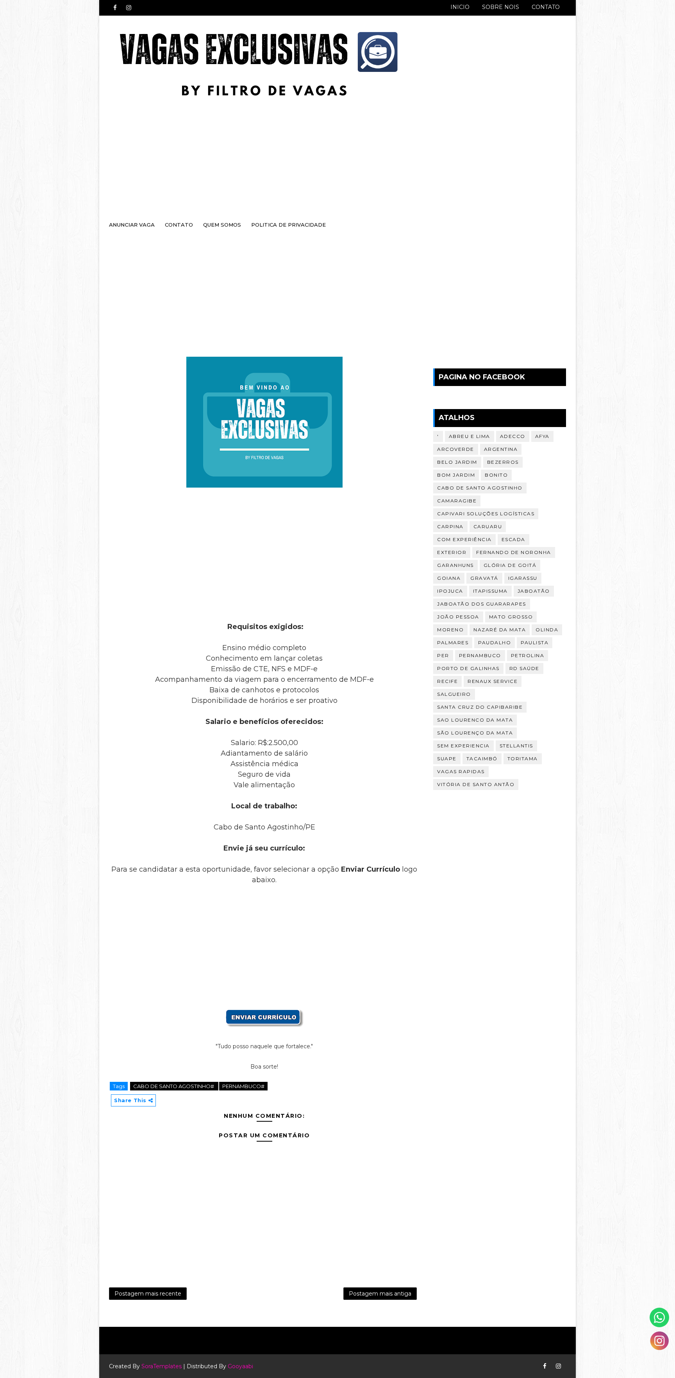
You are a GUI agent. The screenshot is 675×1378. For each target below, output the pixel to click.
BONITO (496, 475)
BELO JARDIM (457, 462)
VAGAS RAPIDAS (461, 771)
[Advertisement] (330, 151)
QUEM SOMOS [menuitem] (222, 225)
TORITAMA (522, 758)
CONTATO (546, 7)
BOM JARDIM (456, 475)
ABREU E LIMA (469, 436)
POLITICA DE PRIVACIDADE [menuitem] (288, 225)
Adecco (512, 436)
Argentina (501, 449)
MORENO (450, 630)
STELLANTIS (516, 746)
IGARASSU (523, 578)
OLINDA (547, 630)
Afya (542, 436)
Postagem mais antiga (380, 1293)
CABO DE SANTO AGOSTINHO (480, 488)
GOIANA (449, 578)
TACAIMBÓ (482, 758)
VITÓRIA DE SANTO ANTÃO (475, 784)
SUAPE (447, 758)
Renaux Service (493, 681)
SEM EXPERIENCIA (463, 746)
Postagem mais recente (147, 1293)
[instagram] (128, 8)
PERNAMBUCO (480, 655)
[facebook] (115, 8)
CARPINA (450, 526)
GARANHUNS (455, 565)
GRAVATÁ (484, 578)
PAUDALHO (494, 642)
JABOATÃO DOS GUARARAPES (481, 604)
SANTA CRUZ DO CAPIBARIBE (480, 707)
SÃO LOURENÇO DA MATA (475, 733)
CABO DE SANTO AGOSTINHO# (174, 1086)
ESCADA (513, 539)
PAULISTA (534, 642)
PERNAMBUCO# (243, 1086)
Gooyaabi (240, 1366)
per (443, 655)
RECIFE (447, 681)
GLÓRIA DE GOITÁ (510, 565)
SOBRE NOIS (500, 7)
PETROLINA (528, 655)
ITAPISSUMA (490, 591)
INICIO (460, 7)
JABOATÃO (534, 591)
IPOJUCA (450, 591)
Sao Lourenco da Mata (475, 720)
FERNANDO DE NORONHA (513, 552)
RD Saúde (524, 668)
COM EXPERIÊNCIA (464, 539)
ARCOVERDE (455, 449)
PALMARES (452, 642)
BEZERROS (503, 462)
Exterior (451, 552)
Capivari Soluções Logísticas (485, 514)
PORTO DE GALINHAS (468, 668)
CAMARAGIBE (457, 501)
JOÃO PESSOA (458, 617)
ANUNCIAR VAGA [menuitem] (132, 225)
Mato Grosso (511, 617)
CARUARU (487, 526)
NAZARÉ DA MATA (499, 630)
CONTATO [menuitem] (179, 225)
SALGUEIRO (454, 694)
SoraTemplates (161, 1366)
